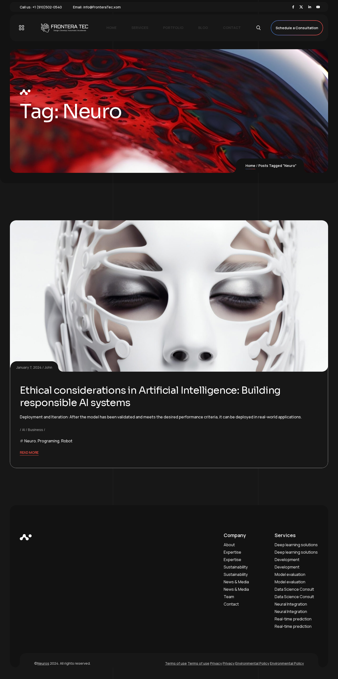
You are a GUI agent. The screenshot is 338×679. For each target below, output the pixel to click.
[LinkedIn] (309, 7)
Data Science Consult (294, 589)
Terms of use (176, 663)
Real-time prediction (293, 619)
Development (287, 559)
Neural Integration (291, 604)
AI (23, 429)
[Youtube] (318, 7)
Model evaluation (290, 574)
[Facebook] (293, 7)
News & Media (236, 582)
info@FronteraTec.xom (102, 7)
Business (35, 429)
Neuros (43, 663)
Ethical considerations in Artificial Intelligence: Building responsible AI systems (150, 396)
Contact (231, 604)
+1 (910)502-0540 (47, 7)
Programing (48, 441)
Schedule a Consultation (297, 27)
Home (250, 165)
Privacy (216, 663)
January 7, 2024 (29, 367)
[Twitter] (301, 7)
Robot (66, 441)
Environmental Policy (252, 663)
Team (229, 596)
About (229, 544)
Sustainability (236, 567)
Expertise (232, 552)
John (48, 367)
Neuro (30, 441)
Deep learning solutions (296, 544)
